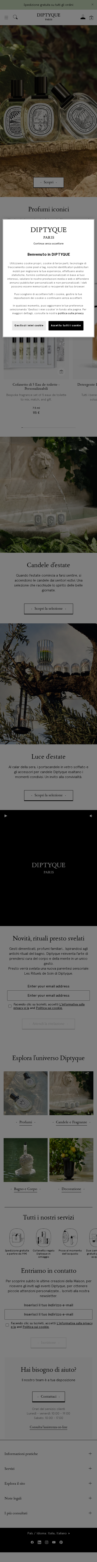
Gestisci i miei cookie (29, 325)
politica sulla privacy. (70, 313)
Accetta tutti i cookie (66, 325)
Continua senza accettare (48, 243)
